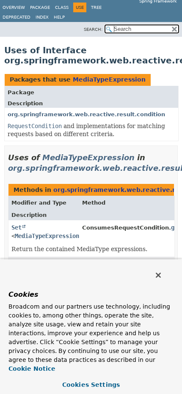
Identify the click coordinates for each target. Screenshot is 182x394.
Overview (14, 7)
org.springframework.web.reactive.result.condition (86, 114)
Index (42, 17)
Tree (96, 7)
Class (62, 7)
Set (16, 227)
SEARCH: (93, 29)
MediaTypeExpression (109, 79)
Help (59, 17)
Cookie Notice (31, 368)
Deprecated (16, 17)
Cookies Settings (91, 384)
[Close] (158, 275)
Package (40, 7)
